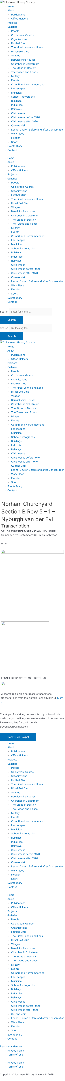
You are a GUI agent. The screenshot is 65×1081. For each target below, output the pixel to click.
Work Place (17, 133)
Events (15, 80)
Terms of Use (15, 1054)
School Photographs (23, 96)
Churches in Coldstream (25, 63)
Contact (12, 150)
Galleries (12, 26)
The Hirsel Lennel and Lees (27, 47)
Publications (18, 14)
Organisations (19, 39)
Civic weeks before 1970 (25, 117)
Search (4, 311)
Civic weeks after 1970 (24, 121)
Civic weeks (18, 113)
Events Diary (14, 146)
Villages (15, 55)
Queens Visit (18, 125)
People (15, 30)
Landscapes (18, 88)
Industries (17, 104)
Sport (14, 142)
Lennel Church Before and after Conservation (37, 129)
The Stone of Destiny (23, 67)
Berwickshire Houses (23, 59)
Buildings (16, 100)
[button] (18, 737)
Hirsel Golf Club (20, 51)
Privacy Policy (15, 1050)
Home (10, 6)
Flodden (15, 137)
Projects (12, 22)
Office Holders (19, 18)
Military (15, 76)
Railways (16, 109)
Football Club (18, 43)
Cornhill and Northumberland (27, 84)
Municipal (16, 92)
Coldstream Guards (22, 35)
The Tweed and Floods (24, 72)
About (10, 10)
